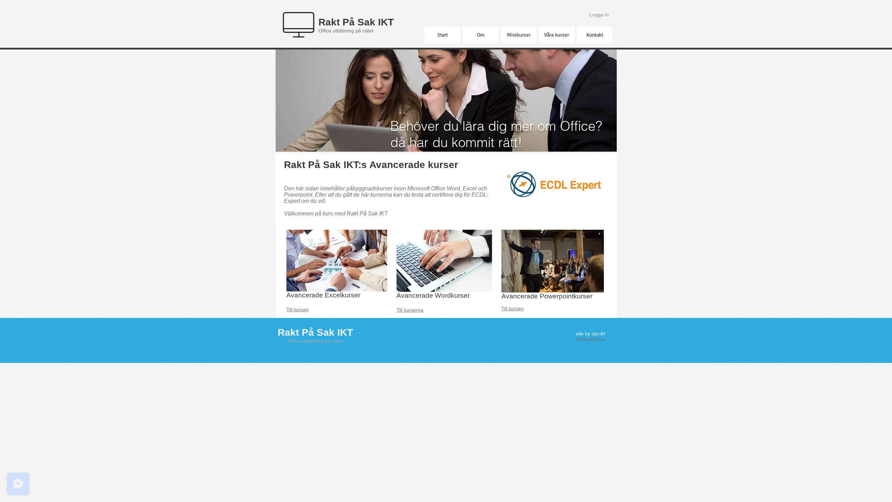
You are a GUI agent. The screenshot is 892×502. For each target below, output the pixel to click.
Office (294, 341)
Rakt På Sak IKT (356, 22)
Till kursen (297, 309)
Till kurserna (410, 310)
